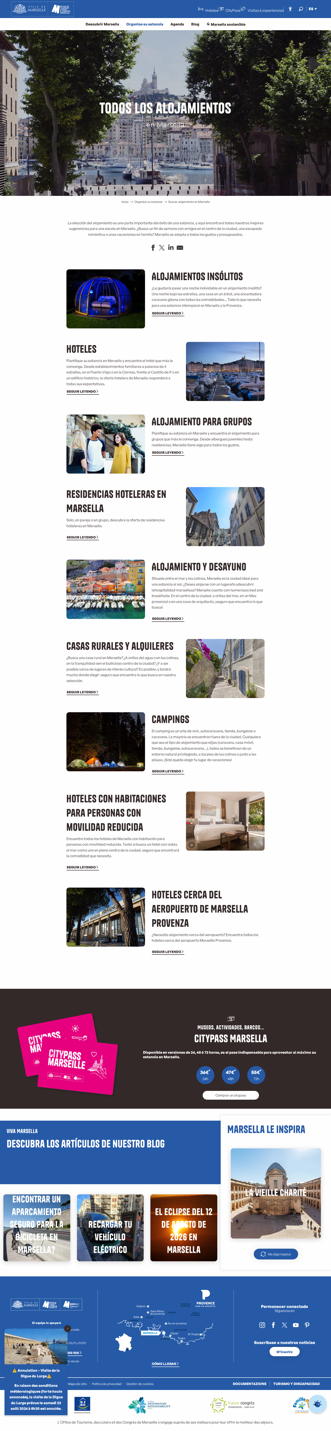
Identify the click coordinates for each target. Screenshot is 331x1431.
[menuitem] (42, 9)
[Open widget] (317, 1404)
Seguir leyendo (166, 313)
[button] (300, 9)
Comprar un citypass (230, 1095)
